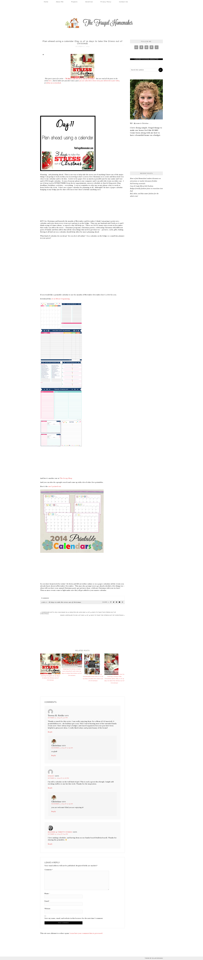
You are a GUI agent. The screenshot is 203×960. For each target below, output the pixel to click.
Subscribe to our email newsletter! (146, 59)
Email (47, 901)
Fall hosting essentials (137, 183)
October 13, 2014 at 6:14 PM (58, 834)
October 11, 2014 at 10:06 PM (58, 778)
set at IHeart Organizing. (60, 299)
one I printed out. (54, 486)
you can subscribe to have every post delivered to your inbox (99, 81)
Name (47, 893)
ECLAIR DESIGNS (157, 958)
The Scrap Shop (66, 478)
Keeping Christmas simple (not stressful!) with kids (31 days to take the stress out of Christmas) (72, 672)
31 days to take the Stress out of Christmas (65, 602)
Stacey (51, 776)
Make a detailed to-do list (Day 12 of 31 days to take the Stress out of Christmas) (91, 615)
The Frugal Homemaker (101, 23)
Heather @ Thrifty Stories (60, 832)
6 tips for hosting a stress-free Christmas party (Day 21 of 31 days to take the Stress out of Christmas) (114, 679)
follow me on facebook (53, 83)
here (50, 81)
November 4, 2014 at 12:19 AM (62, 748)
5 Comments (45, 598)
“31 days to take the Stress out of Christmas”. (80, 78)
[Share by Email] (119, 602)
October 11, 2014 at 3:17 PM (58, 717)
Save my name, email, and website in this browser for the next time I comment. (74, 918)
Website (47, 908)
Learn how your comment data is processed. (86, 933)
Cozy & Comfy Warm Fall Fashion (141, 186)
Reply (50, 732)
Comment (49, 869)
